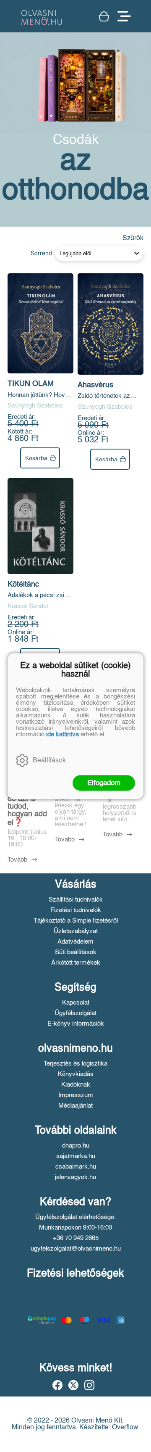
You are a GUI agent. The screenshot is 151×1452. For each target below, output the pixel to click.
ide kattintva (62, 734)
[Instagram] (89, 1385)
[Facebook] (57, 1385)
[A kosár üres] (104, 16)
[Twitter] (73, 1385)
